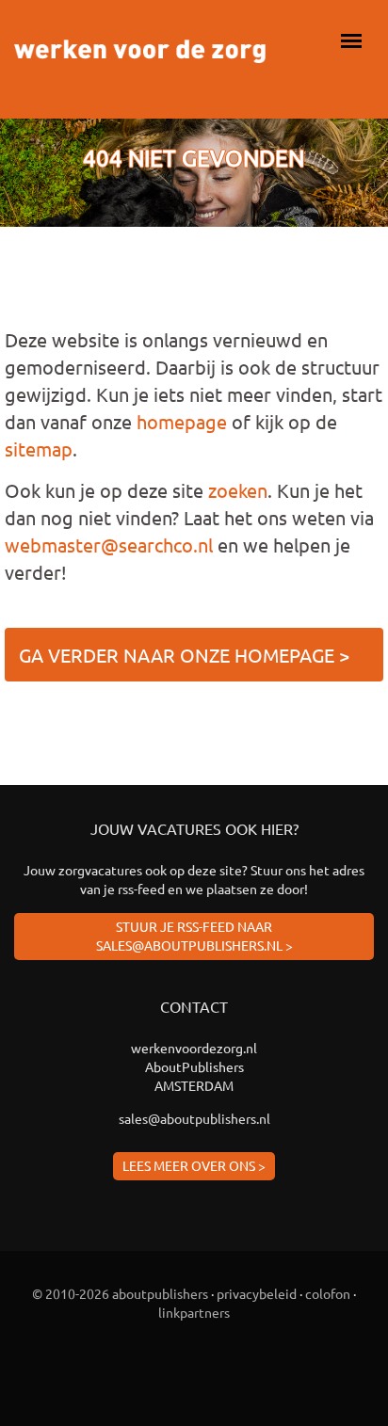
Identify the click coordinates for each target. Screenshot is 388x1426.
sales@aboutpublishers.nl (194, 1118)
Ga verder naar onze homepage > (184, 654)
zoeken (237, 490)
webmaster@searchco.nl (109, 544)
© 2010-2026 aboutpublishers (120, 1293)
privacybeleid (257, 1293)
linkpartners (194, 1312)
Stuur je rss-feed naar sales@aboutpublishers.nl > (194, 935)
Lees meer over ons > (194, 1165)
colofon (327, 1293)
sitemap (39, 448)
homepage (182, 421)
